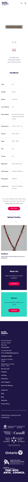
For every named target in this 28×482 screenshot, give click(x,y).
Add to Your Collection (14, 62)
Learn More (14, 283)
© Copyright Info (14, 57)
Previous (12, 221)
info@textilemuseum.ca (12, 353)
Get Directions (5, 347)
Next (16, 221)
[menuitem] (14, 372)
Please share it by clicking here (14, 203)
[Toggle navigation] (21, 3)
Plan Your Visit (5, 368)
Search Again (14, 208)
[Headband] (14, 238)
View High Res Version (14, 59)
